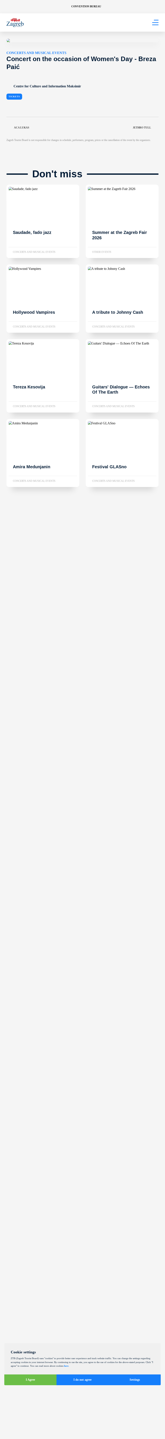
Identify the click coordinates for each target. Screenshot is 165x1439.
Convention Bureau (86, 6)
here (66, 1366)
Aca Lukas (21, 127)
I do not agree (82, 1379)
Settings (135, 1379)
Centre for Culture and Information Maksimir (47, 86)
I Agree (30, 1379)
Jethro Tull (142, 127)
